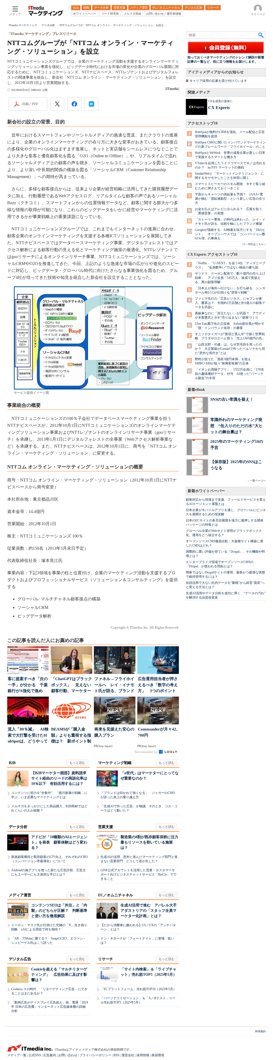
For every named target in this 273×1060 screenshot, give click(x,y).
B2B (12, 763)
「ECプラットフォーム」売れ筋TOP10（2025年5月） (138, 989)
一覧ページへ (258, 480)
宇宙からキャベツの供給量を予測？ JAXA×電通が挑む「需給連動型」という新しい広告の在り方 (230, 198)
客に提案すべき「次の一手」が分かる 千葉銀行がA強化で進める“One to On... (28, 685)
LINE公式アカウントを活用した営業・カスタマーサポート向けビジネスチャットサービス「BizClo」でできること (138, 874)
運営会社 (128, 1055)
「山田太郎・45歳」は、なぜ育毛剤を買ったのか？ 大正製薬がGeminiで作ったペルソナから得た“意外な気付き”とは (230, 349)
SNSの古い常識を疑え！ (232, 399)
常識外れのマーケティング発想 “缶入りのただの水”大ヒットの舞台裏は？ (236, 425)
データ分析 (18, 827)
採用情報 (142, 1055)
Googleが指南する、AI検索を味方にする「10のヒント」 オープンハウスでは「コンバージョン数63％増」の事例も (230, 234)
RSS (116, 1055)
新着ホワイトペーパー (206, 491)
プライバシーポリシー (95, 1055)
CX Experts (219, 107)
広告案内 (49, 1055)
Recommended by (146, 751)
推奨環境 (157, 1055)
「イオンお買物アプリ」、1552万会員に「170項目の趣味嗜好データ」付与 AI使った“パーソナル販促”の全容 (229, 374)
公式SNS (35, 1055)
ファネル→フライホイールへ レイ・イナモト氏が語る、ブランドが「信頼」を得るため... (114, 685)
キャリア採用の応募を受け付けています (218, 81)
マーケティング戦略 (115, 763)
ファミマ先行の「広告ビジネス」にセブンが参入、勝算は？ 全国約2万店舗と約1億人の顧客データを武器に (230, 303)
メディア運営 (20, 895)
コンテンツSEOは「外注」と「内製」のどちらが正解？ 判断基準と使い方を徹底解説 (59, 910)
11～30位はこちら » (254, 244)
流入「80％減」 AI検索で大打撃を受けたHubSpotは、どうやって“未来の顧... (28, 735)
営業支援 (105, 827)
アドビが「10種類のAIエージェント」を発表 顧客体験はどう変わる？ (59, 842)
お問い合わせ (67, 1055)
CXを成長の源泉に (220, 101)
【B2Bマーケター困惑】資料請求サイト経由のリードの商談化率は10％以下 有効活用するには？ (59, 778)
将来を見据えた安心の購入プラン (114, 732)
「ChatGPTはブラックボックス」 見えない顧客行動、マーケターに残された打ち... (71, 685)
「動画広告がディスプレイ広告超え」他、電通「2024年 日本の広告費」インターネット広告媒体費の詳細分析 (49, 1007)
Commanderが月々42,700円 (157, 732)
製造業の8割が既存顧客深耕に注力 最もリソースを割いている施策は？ (151, 842)
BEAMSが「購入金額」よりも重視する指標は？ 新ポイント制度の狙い (71, 735)
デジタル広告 (20, 959)
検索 (261, 35)
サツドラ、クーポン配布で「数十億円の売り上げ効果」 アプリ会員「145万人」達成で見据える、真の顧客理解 (230, 278)
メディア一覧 (16, 1055)
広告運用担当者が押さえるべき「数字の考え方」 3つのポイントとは (158, 685)
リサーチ (105, 959)
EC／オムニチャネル (115, 895)
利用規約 (260, 1031)
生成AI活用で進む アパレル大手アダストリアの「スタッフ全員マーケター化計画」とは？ (149, 910)
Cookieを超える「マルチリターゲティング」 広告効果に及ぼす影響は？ (59, 974)
